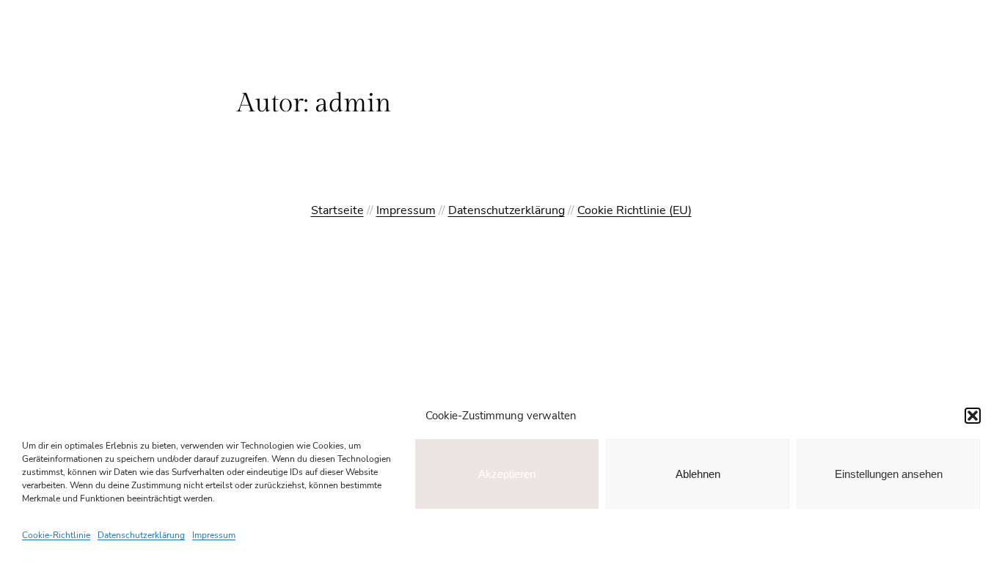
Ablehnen (698, 474)
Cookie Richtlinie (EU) (634, 210)
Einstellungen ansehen (889, 474)
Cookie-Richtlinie (56, 535)
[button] (972, 415)
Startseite (337, 210)
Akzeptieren (506, 474)
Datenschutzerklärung (141, 535)
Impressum (213, 535)
